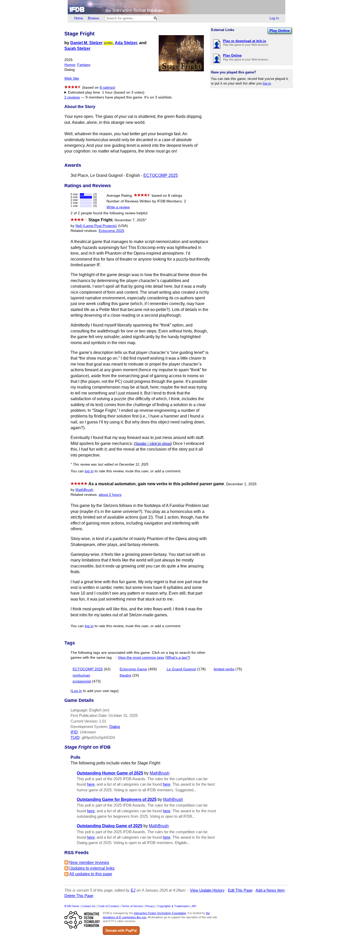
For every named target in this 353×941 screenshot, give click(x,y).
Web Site (71, 78)
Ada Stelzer (126, 43)
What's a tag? (177, 657)
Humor (69, 65)
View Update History (207, 890)
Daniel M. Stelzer (86, 43)
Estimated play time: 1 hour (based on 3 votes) (106, 92)
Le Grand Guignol (181, 669)
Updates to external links (91, 868)
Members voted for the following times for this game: (108, 92)
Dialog (114, 726)
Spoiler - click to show (153, 444)
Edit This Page (240, 890)
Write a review (118, 207)
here (91, 784)
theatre (125, 675)
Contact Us (88, 906)
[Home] (176, 7)
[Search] (155, 18)
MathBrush (84, 490)
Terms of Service (132, 906)
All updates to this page (90, 874)
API (194, 906)
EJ (133, 890)
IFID (74, 732)
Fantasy (83, 65)
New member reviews (89, 862)
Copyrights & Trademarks (173, 906)
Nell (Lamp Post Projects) (96, 226)
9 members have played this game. (114, 97)
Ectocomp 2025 (111, 231)
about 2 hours (110, 495)
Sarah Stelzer (77, 48)
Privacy (150, 906)
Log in (77, 691)
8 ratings (107, 87)
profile (108, 43)
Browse (93, 18)
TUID (75, 737)
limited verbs (224, 669)
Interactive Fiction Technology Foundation (160, 913)
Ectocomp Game (133, 669)
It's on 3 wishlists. (158, 97)
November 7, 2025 (130, 220)
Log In (274, 18)
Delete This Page (78, 895)
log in (267, 83)
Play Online (280, 30)
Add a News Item (270, 890)
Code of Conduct (108, 906)
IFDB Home (71, 906)
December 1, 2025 (241, 484)
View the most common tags (141, 657)
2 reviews (72, 97)
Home (78, 18)
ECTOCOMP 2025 (160, 175)
